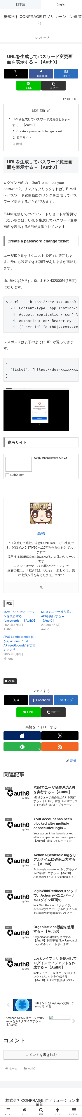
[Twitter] (41, 587)
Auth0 (11, 680)
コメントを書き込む (41, 1055)
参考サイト (24, 137)
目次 (35, 110)
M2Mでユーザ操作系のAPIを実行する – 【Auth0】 (57, 616)
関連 (19, 144)
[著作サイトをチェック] (22, 735)
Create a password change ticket (39, 131)
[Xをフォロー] (60, 735)
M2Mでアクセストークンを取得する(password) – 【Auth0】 (20, 616)
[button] (53, 85)
